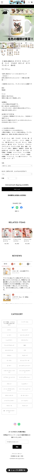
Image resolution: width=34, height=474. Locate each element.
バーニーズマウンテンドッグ (9, 389)
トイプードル (24, 322)
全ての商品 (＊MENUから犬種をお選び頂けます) (9, 323)
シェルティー (24, 384)
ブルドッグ (25, 405)
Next (31, 24)
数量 (3, 178)
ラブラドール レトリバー (9, 378)
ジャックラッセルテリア (24, 371)
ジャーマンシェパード (24, 389)
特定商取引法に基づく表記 (17, 456)
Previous (2, 24)
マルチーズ (25, 355)
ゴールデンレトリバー (25, 365)
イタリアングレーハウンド (9, 371)
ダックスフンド (9, 350)
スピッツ (9, 384)
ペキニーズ (9, 405)
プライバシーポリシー (17, 453)
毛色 (3, 163)
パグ (25, 350)
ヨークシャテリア (24, 335)
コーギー (9, 365)
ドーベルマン (24, 400)
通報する (17, 211)
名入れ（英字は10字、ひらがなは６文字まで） (14, 171)
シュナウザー (9, 340)
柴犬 (25, 345)
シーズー (9, 335)
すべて (5, 264)
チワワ (9, 330)
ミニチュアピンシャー (25, 377)
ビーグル (9, 360)
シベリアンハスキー (9, 400)
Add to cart (17, 189)
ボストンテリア (9, 395)
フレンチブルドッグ (9, 345)
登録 (17, 447)
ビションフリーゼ (24, 360)
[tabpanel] (17, 25)
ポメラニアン (24, 340)
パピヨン (9, 355)
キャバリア (25, 330)
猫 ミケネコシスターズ (9, 411)
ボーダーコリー (25, 395)
